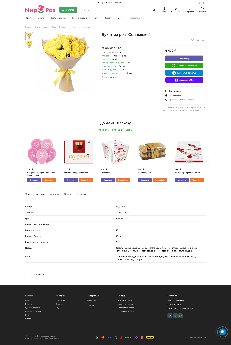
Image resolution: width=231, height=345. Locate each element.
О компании (61, 300)
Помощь (122, 296)
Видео (59, 308)
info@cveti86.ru (174, 304)
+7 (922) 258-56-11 (103, 3)
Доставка (81, 194)
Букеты (41, 18)
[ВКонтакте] (169, 315)
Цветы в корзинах (58, 18)
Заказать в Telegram (186, 73)
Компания (60, 296)
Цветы (29, 18)
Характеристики (35, 194)
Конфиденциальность (197, 337)
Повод (107, 18)
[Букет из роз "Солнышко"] (65, 63)
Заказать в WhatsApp (186, 65)
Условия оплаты (125, 300)
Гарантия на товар (126, 308)
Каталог (29, 296)
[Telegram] (175, 315)
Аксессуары (135, 18)
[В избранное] (192, 39)
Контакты (91, 305)
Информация (93, 296)
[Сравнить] (198, 39)
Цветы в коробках (80, 18)
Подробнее (49, 180)
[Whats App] (180, 315)
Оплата (68, 194)
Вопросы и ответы (126, 311)
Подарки (120, 18)
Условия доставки (125, 304)
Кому (96, 18)
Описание (54, 194)
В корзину (184, 58)
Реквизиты (91, 300)
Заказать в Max (186, 80)
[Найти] (154, 10)
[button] (205, 159)
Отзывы (59, 304)
